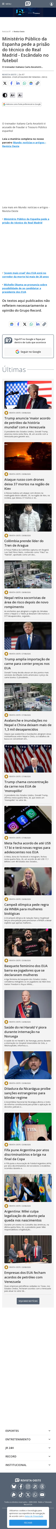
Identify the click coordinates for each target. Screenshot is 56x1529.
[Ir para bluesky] (14, 1487)
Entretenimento (18, 1439)
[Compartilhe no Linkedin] (18, 83)
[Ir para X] (28, 1495)
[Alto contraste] (5, 95)
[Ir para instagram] (28, 1487)
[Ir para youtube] (42, 1495)
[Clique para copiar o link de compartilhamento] (37, 83)
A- (20, 95)
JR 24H (9, 1448)
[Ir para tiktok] (21, 1495)
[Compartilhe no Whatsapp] (24, 83)
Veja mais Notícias (28, 1301)
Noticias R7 (6, 31)
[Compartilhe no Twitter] (5, 83)
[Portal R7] (28, 3)
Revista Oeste (19, 31)
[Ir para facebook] (21, 1487)
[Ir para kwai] (35, 1487)
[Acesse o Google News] (31, 83)
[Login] (51, 3)
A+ (13, 95)
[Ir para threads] (42, 1487)
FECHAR (28, 1522)
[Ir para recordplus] (14, 1495)
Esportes (12, 1431)
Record (10, 1456)
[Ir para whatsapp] (35, 1495)
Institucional (16, 1465)
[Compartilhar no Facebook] (11, 83)
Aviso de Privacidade (34, 1516)
